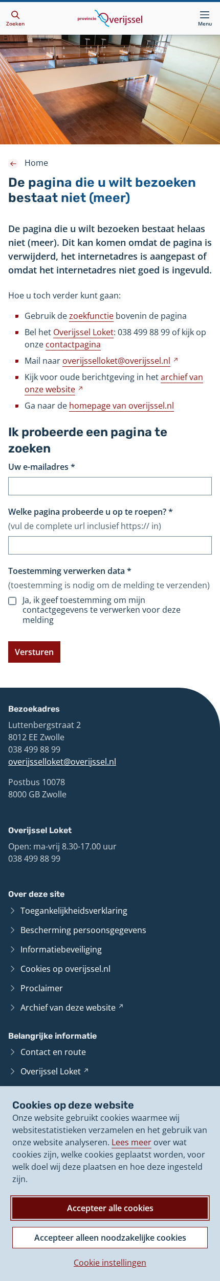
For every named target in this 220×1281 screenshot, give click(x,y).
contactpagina (73, 344)
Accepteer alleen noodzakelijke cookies (110, 1237)
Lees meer (131, 1142)
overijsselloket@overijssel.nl (62, 761)
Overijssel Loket (83, 332)
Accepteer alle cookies (110, 1208)
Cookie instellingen (110, 1262)
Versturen (34, 652)
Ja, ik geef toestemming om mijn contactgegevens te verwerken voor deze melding (102, 610)
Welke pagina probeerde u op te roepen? (90, 511)
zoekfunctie (91, 315)
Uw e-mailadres (41, 466)
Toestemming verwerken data (69, 570)
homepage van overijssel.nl (121, 405)
